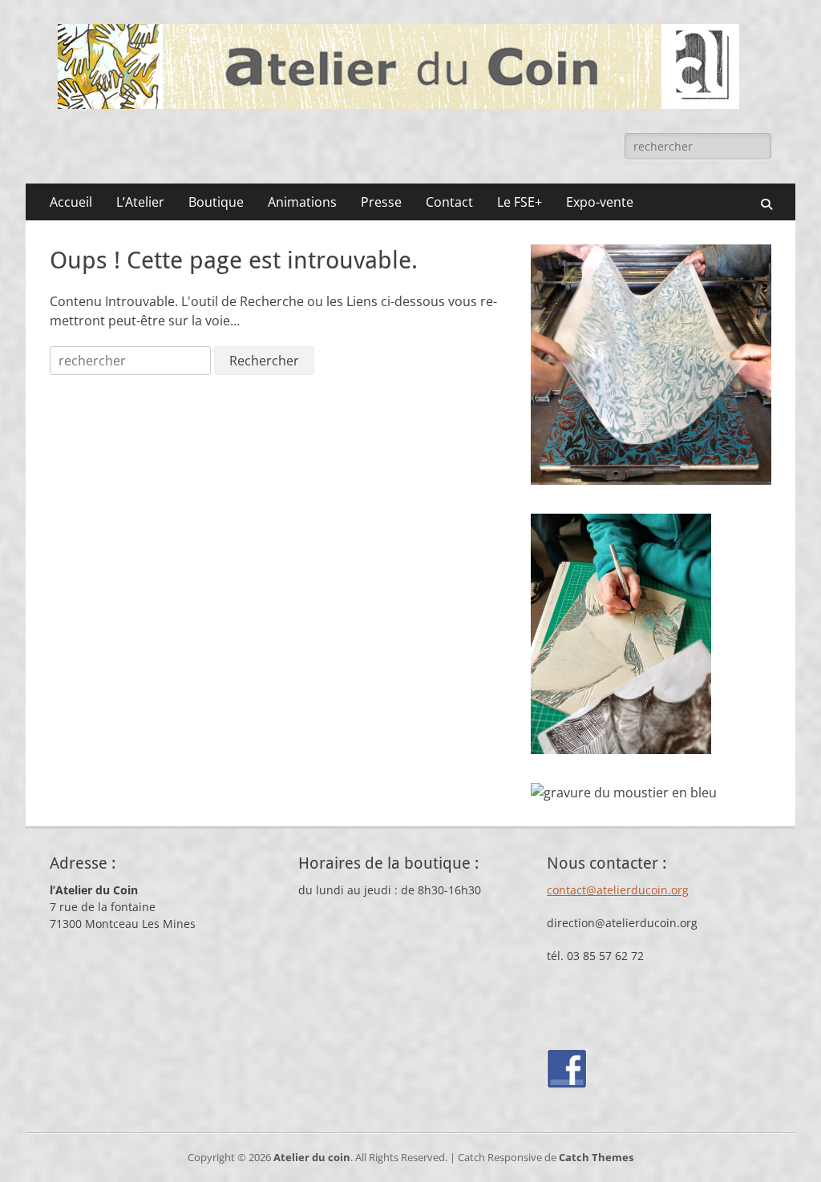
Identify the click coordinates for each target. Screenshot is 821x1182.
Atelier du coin (311, 1157)
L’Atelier (140, 202)
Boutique (216, 202)
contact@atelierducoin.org (618, 890)
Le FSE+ (519, 202)
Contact (449, 202)
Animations (302, 202)
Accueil (71, 202)
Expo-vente (599, 202)
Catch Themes (596, 1157)
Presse (381, 202)
